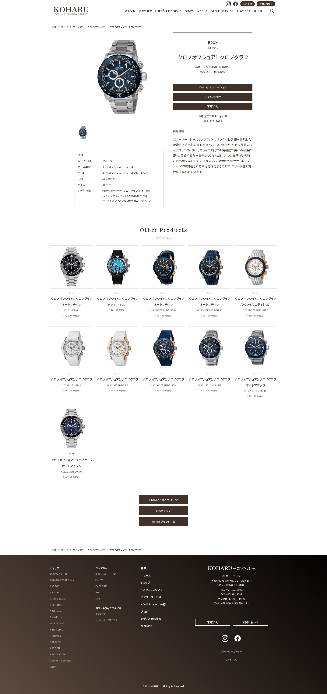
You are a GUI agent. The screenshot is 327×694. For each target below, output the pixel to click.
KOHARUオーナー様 (153, 604)
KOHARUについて (152, 590)
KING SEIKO (56, 629)
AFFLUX (99, 592)
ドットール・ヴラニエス (106, 620)
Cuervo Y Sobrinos (61, 660)
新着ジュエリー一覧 (105, 573)
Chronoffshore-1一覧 (163, 500)
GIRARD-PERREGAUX (62, 580)
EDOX (53, 666)
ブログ (145, 611)
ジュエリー (101, 568)
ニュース (146, 575)
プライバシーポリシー (232, 651)
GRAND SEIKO (58, 598)
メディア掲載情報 (151, 618)
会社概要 (146, 626)
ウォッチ (65, 27)
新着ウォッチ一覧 (58, 573)
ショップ (145, 582)
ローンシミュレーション (212, 87)
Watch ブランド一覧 (163, 522)
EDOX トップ (163, 511)
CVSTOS (54, 586)
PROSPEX (55, 635)
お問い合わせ (265, 3)
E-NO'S (99, 580)
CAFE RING (101, 586)
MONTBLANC (57, 623)
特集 (143, 568)
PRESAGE (55, 642)
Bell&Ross (56, 617)
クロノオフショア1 (96, 27)
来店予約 (247, 3)
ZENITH (54, 592)
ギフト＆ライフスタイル (108, 608)
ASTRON (55, 648)
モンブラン (100, 613)
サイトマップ (232, 659)
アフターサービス (151, 597)
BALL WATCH (57, 654)
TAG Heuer (56, 611)
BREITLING (56, 604)
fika (97, 598)
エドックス (78, 27)
